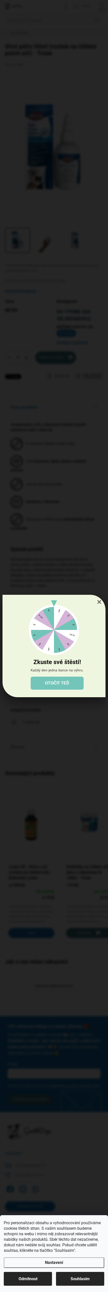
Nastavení (54, 1262)
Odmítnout (28, 1278)
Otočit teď (57, 683)
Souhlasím (80, 1278)
